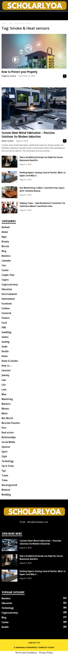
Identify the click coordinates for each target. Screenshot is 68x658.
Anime (5, 232)
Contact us (34, 642)
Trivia (4, 480)
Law (4, 380)
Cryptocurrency (10, 284)
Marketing (7, 399)
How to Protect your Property (19, 72)
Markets (6, 404)
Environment (8, 299)
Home (4, 23)
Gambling (6, 332)
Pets (4, 427)
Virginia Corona (9, 76)
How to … (7, 365)
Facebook (7, 303)
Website (6, 490)
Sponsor (6, 447)
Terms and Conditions (26, 652)
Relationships (9, 437)
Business (6, 256)
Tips (4, 470)
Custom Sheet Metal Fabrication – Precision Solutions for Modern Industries (28, 135)
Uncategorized (9, 485)
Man (4, 394)
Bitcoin (5, 246)
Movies (5, 408)
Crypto (5, 279)
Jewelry (5, 375)
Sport (5, 451)
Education (7, 289)
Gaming (5, 341)
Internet (6, 370)
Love (4, 389)
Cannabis (6, 260)
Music (5, 413)
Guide (4, 346)
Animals (6, 227)
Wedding (6, 494)
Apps (4, 236)
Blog (4, 251)
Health (5, 351)
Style (4, 456)
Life (4, 384)
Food (4, 322)
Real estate (8, 432)
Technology (8, 461)
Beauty (5, 241)
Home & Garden (10, 361)
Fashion (6, 308)
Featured (6, 313)
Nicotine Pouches (11, 423)
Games (5, 337)
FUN (4, 327)
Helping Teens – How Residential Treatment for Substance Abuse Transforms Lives (42, 205)
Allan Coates (7, 141)
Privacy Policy (46, 652)
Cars (4, 265)
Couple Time (8, 275)
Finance (5, 318)
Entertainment (9, 294)
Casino (5, 270)
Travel (5, 475)
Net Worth (7, 418)
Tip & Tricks (8, 466)
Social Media (8, 442)
